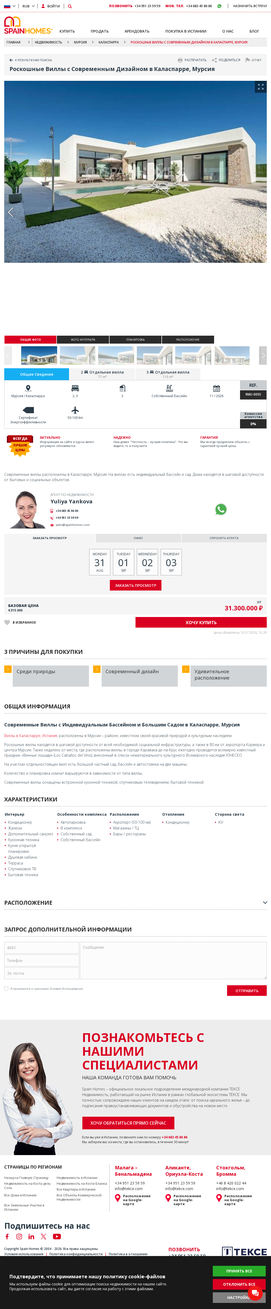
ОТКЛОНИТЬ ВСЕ (239, 1284)
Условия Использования (66, 989)
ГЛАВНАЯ (13, 42)
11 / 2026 (216, 396)
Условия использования (23, 1254)
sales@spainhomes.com (73, 525)
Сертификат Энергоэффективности (28, 419)
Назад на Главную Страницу (26, 1178)
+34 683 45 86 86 (67, 511)
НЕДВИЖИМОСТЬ (48, 42)
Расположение (124, 814)
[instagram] (19, 1236)
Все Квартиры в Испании (76, 1189)
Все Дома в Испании (20, 1195)
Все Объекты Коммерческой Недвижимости (79, 1197)
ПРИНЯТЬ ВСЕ (239, 1270)
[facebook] (7, 1236)
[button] (263, 355)
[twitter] (43, 1236)
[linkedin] (31, 1236)
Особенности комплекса (82, 814)
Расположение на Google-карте (137, 1200)
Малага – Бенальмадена (133, 1170)
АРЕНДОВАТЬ (137, 31)
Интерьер (14, 814)
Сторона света (229, 814)
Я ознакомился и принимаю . (47, 989)
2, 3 (75, 396)
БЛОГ (254, 31)
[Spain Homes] (27, 25)
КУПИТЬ (67, 31)
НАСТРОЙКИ (239, 1297)
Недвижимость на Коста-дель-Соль (28, 1186)
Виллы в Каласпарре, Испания (30, 735)
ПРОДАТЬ (100, 31)
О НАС (228, 31)
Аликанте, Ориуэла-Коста (184, 1170)
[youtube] (57, 1236)
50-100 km (75, 417)
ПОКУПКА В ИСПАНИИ (185, 31)
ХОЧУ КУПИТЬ (201, 622)
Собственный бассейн (169, 396)
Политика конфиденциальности (76, 1254)
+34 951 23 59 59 (67, 518)
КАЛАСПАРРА (109, 42)
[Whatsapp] (221, 509)
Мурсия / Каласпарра (28, 396)
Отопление (173, 814)
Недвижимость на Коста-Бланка (82, 1184)
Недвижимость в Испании (77, 1178)
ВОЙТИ (53, 6)
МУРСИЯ (80, 42)
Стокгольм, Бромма (230, 1170)
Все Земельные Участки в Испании (24, 1207)
